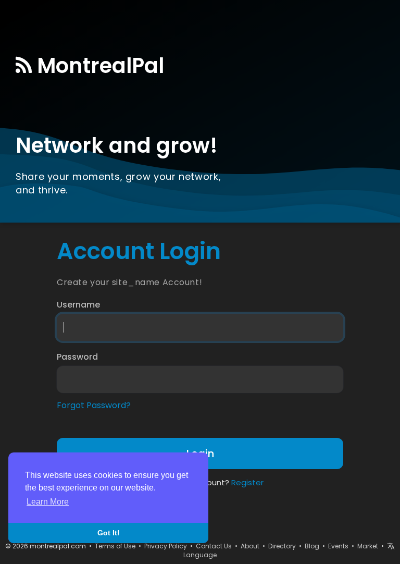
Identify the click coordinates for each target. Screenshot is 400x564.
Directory (282, 546)
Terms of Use (115, 546)
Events (338, 546)
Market (367, 546)
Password (77, 357)
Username (78, 305)
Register (247, 482)
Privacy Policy (165, 546)
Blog (312, 546)
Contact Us (214, 546)
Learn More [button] (48, 501)
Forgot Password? (94, 405)
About (250, 546)
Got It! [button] (108, 533)
